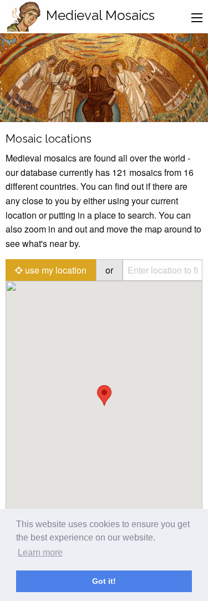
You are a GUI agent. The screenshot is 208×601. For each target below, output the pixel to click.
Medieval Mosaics (100, 15)
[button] (104, 395)
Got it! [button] (104, 581)
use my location (55, 270)
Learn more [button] (40, 552)
